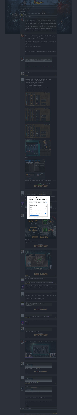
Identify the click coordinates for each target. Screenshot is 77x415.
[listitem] (38, 205)
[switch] (46, 206)
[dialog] (38, 207)
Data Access (38, 217)
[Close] (48, 197)
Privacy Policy (42, 217)
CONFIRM (34, 215)
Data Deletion (35, 217)
